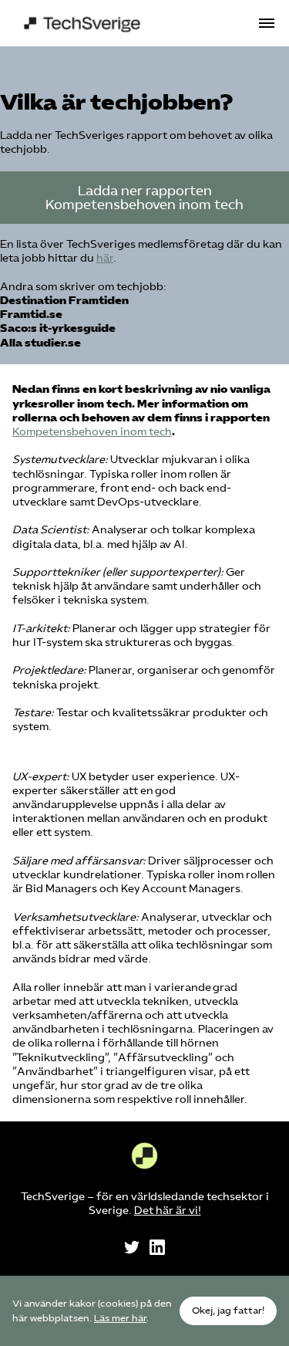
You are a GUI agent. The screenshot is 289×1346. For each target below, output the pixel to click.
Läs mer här (120, 1318)
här (104, 258)
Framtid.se (31, 314)
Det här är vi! (167, 1210)
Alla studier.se (40, 343)
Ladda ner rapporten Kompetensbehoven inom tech (144, 197)
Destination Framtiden (64, 300)
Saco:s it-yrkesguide (58, 328)
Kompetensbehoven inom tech (92, 431)
